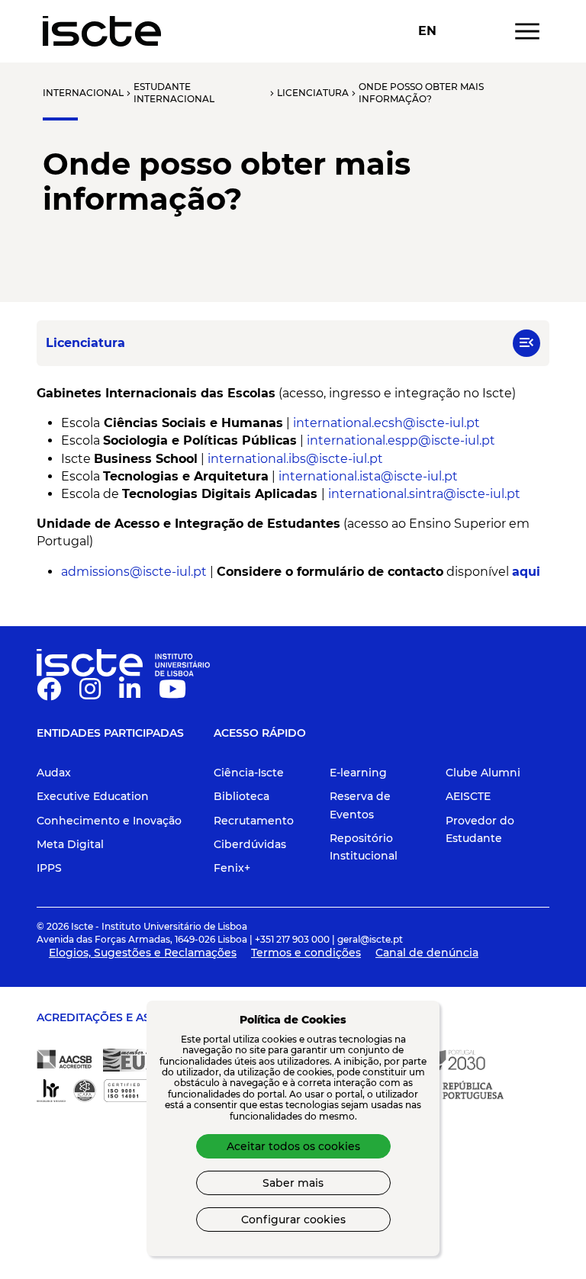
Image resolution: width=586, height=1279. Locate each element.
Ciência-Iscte (249, 772)
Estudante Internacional (174, 92)
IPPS (49, 868)
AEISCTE (468, 796)
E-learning (358, 772)
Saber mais (293, 1183)
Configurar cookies (293, 1219)
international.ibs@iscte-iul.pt (295, 459)
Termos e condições (306, 952)
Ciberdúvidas (250, 844)
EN (427, 31)
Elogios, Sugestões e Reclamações (143, 952)
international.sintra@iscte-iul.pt (424, 494)
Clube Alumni (483, 772)
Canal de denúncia (426, 952)
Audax (54, 772)
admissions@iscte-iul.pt (134, 571)
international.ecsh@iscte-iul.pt (385, 423)
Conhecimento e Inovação (109, 820)
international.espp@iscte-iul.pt (401, 440)
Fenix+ (232, 868)
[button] (526, 343)
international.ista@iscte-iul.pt (366, 476)
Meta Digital (70, 844)
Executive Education (93, 796)
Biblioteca (241, 796)
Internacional (83, 92)
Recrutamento (254, 820)
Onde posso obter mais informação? (421, 92)
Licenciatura (313, 92)
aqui (526, 571)
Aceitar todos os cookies (293, 1146)
